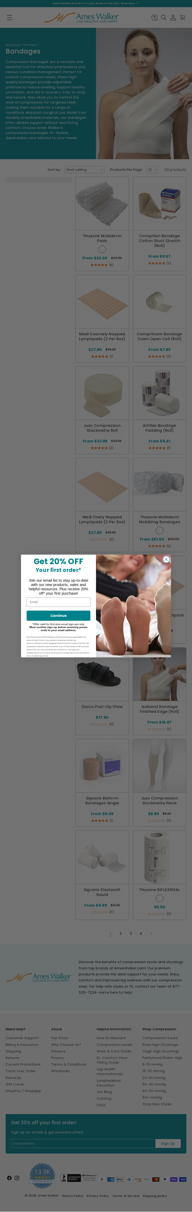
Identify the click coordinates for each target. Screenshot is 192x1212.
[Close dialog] (166, 559)
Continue (58, 615)
